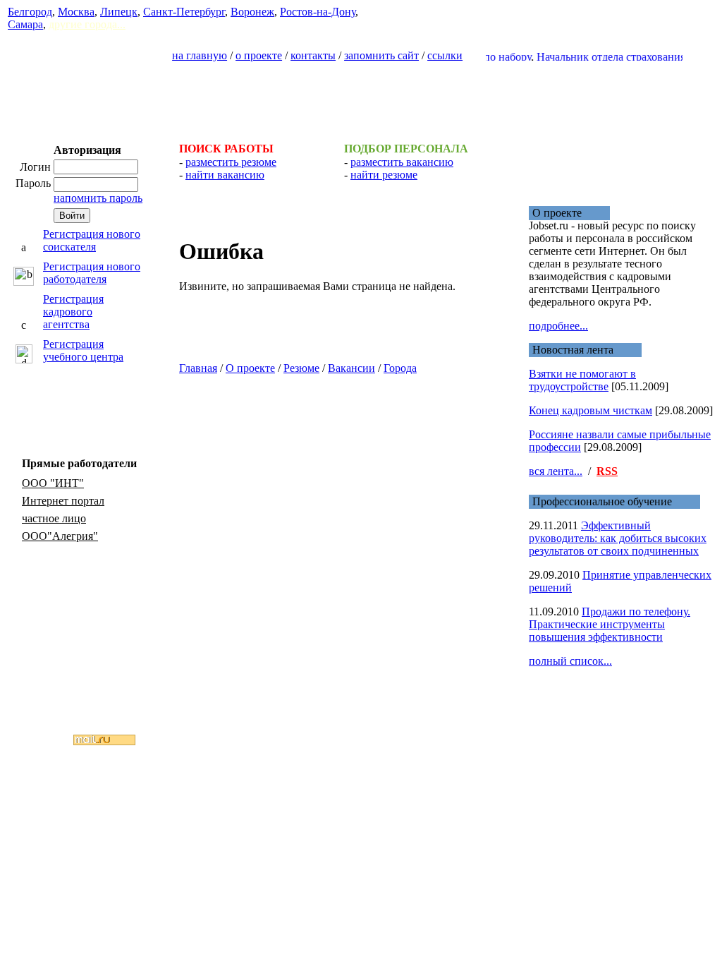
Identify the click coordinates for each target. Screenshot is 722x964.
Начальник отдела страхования (602, 57)
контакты (313, 55)
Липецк (118, 12)
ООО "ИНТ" (53, 483)
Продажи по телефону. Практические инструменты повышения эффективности (609, 624)
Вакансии (351, 368)
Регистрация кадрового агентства (73, 311)
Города (400, 368)
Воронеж (252, 12)
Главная (198, 368)
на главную (199, 55)
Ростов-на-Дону (317, 12)
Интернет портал (63, 501)
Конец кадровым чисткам (590, 410)
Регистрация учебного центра (83, 350)
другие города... (87, 24)
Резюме (301, 368)
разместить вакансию (401, 162)
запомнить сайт (381, 55)
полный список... (570, 661)
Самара (25, 24)
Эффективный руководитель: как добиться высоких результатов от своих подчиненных (617, 538)
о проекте (258, 55)
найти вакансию (224, 175)
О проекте (250, 368)
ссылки (445, 55)
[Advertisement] (361, 96)
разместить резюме (230, 162)
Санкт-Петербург (184, 12)
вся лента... (555, 471)
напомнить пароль (98, 198)
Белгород (30, 12)
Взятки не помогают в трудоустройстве (582, 380)
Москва (76, 12)
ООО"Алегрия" (60, 536)
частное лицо (54, 518)
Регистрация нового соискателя (91, 240)
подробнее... (558, 326)
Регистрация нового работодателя (91, 272)
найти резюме (383, 175)
